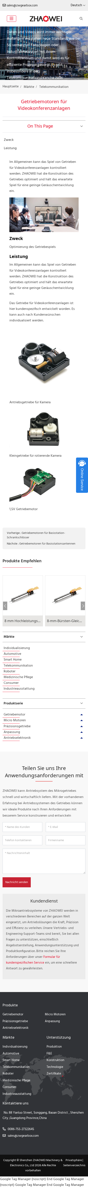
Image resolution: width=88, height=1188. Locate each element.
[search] (80, 19)
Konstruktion (55, 1060)
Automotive (12, 654)
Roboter (9, 671)
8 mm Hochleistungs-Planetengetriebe (35, 620)
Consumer (11, 683)
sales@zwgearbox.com (22, 5)
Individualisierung (17, 648)
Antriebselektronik (17, 738)
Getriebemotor (14, 714)
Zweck (9, 140)
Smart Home (13, 659)
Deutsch (76, 5)
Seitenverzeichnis (74, 1165)
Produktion (54, 1046)
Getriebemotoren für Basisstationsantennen (47, 543)
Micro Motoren (15, 720)
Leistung (10, 148)
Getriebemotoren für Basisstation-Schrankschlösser (36, 535)
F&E (49, 1053)
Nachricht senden (16, 882)
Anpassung (12, 732)
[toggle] (11, 18)
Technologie (55, 1067)
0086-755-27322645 (21, 1129)
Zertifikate (54, 1073)
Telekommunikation (18, 665)
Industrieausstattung (19, 689)
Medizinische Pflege (18, 677)
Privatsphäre (74, 1160)
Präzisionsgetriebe (17, 726)
